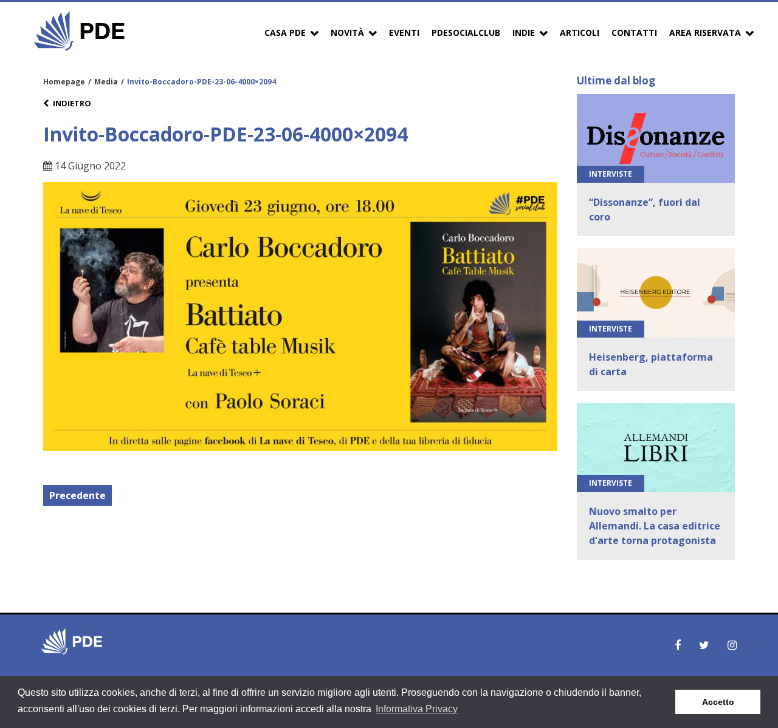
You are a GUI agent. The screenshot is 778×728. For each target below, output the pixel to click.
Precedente (77, 495)
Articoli (579, 32)
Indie (523, 32)
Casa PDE (285, 32)
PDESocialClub (466, 32)
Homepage (64, 82)
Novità (347, 32)
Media (106, 82)
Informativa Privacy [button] (417, 709)
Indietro (72, 103)
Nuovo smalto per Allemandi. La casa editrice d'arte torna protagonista (654, 526)
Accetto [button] (718, 702)
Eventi (404, 32)
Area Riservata (705, 32)
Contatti (634, 32)
